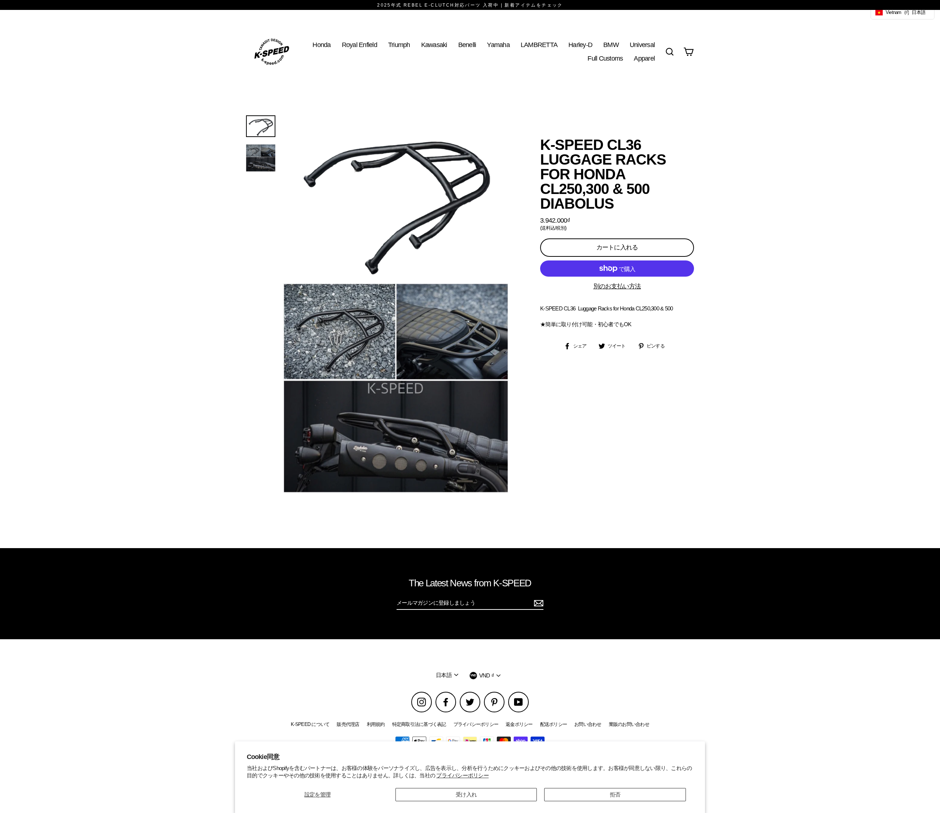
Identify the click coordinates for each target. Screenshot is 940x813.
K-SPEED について (310, 724)
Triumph (399, 44)
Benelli (467, 44)
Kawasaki (434, 44)
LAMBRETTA (539, 44)
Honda (321, 44)
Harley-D (580, 44)
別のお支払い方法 (617, 286)
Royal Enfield (359, 44)
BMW (611, 44)
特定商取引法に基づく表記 (419, 724)
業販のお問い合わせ (629, 724)
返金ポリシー (519, 724)
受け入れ (466, 794)
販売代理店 (348, 724)
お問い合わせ (587, 724)
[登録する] (537, 603)
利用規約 (376, 724)
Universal (642, 44)
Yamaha (498, 44)
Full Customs (605, 58)
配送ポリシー (553, 724)
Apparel (644, 58)
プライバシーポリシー (462, 775)
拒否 (615, 794)
